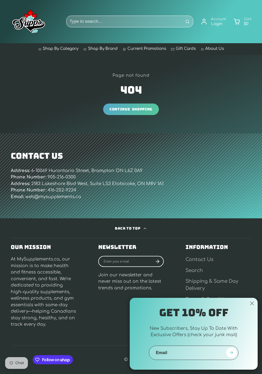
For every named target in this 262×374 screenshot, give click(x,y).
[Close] (252, 303)
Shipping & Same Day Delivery (211, 285)
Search (194, 270)
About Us (214, 49)
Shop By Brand (103, 49)
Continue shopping (131, 109)
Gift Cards (186, 49)
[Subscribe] (157, 261)
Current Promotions (146, 49)
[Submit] (231, 353)
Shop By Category (60, 49)
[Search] (187, 21)
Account (213, 21)
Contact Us (199, 259)
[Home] (29, 21)
